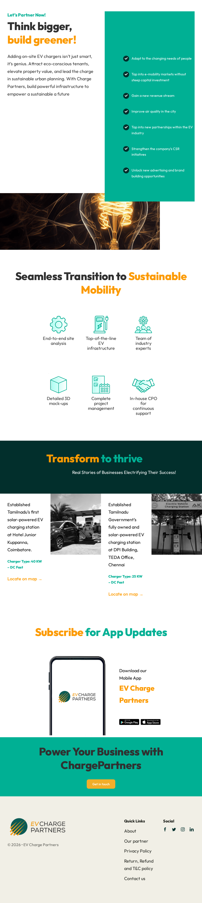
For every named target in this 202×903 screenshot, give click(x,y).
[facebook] (165, 829)
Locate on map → (24, 579)
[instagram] (183, 829)
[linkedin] (192, 829)
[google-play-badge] (129, 721)
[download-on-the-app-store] (150, 721)
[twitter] (174, 829)
